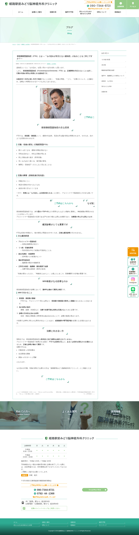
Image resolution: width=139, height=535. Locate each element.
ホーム (15, 522)
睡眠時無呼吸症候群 (108, 70)
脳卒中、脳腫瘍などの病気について (113, 75)
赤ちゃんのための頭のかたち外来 (23, 525)
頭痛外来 (104, 92)
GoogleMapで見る (95, 490)
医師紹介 (73, 525)
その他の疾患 (106, 59)
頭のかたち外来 (107, 86)
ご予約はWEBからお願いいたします (97, 2)
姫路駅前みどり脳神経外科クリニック (68, 531)
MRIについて (45, 525)
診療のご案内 (45, 522)
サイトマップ (102, 525)
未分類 (104, 65)
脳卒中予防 (102, 522)
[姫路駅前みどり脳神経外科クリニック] (31, 3)
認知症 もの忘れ (51, 63)
